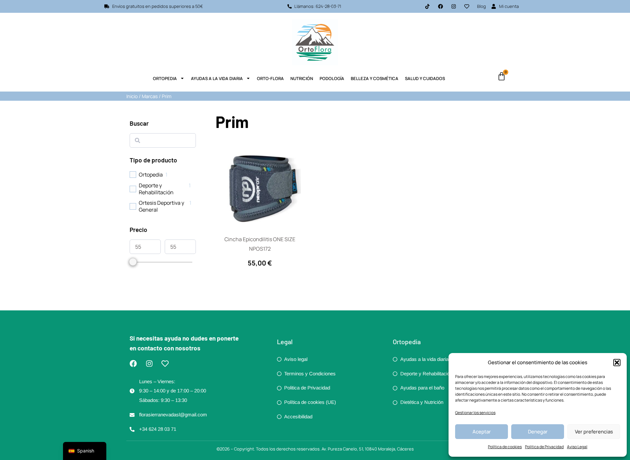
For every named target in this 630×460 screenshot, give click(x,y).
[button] (617, 362)
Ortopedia (165, 78)
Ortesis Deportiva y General (161, 206)
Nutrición (301, 78)
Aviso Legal (577, 447)
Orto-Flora (270, 78)
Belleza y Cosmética (374, 78)
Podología (332, 78)
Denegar (538, 431)
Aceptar (481, 431)
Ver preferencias (594, 431)
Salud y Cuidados (425, 78)
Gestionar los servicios (475, 412)
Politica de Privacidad (544, 447)
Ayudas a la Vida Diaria (217, 78)
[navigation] (84, 451)
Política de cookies (505, 447)
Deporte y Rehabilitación (156, 189)
